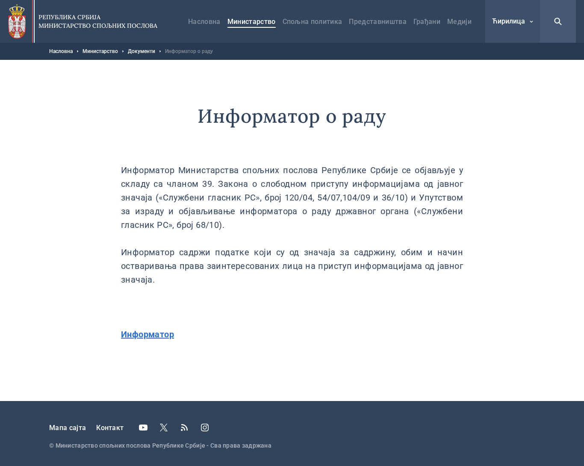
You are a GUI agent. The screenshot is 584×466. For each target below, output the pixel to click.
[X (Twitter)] (163, 427)
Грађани (426, 22)
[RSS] (184, 427)
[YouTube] (143, 427)
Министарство (251, 22)
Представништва (377, 22)
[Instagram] (204, 427)
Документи (141, 51)
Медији (459, 22)
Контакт (110, 428)
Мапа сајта (67, 428)
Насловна (204, 22)
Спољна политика (312, 22)
